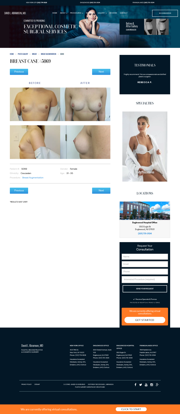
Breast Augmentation (48, 54)
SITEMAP (37, 384)
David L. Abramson (15, 13)
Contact (124, 13)
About (63, 13)
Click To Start (131, 409)
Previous (19, 72)
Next (101, 72)
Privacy (151, 302)
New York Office (77, 346)
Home (54, 13)
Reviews (113, 13)
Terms (157, 302)
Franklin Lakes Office (149, 346)
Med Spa (90, 13)
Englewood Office (101, 346)
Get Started (144, 320)
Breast (34, 54)
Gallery (101, 13)
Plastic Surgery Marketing (84, 387)
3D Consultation (165, 13)
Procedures (76, 13)
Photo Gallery (23, 54)
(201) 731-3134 (145, 234)
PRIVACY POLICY (26, 384)
